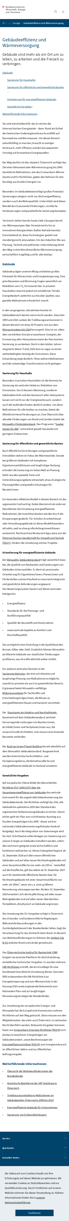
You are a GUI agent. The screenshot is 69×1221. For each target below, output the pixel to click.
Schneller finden (10, 1157)
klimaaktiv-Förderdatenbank (18, 424)
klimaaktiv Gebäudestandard (23, 560)
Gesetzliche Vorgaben (19, 106)
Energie (17, 23)
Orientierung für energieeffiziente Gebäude (31, 99)
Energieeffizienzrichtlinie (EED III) (21, 1044)
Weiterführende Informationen (19, 114)
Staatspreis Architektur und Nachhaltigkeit (31, 712)
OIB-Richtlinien (11, 967)
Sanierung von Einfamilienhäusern (27, 1114)
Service (6, 1138)
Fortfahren (34, 1213)
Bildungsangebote (12, 693)
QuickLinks (8, 1148)
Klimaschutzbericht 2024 (16, 329)
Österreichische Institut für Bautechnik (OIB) (32, 952)
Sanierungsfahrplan (13, 673)
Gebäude (7, 72)
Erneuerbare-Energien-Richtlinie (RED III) (37, 1030)
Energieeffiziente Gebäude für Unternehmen (32, 1107)
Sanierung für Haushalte (21, 80)
